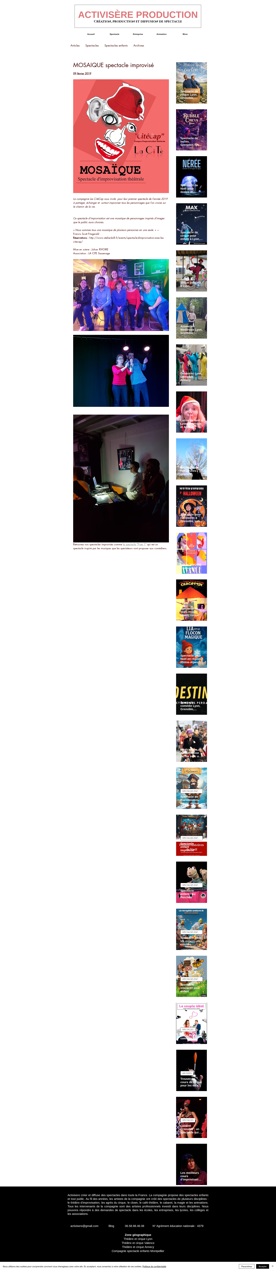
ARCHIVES (187, 1073)
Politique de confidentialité (154, 1266)
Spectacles (92, 45)
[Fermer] (272, 1266)
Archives (138, 45)
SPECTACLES (187, 1029)
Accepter (263, 1266)
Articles (75, 45)
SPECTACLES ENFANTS (192, 791)
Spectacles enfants (116, 45)
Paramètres (246, 1266)
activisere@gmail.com (84, 1226)
